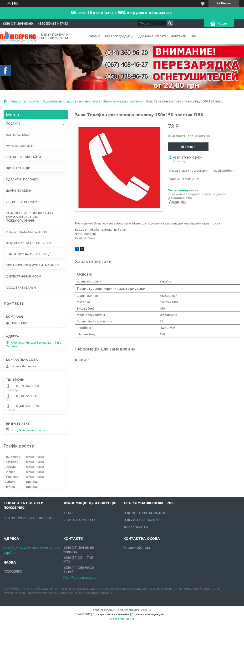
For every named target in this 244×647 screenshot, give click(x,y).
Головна (94, 36)
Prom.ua (145, 610)
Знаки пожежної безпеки (122, 101)
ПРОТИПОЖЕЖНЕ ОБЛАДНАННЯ (28, 517)
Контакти (178, 36)
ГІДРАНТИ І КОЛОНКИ (22, 179)
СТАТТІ (69, 513)
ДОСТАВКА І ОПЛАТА (80, 520)
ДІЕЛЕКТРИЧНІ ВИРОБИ (23, 276)
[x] (82, 250)
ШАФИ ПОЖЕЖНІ (18, 190)
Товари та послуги (24, 101)
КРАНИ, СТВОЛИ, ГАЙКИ (23, 157)
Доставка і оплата (152, 36)
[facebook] (77, 250)
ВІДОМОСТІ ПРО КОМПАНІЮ (145, 513)
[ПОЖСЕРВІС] (18, 36)
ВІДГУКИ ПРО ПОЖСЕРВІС (142, 520)
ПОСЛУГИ (13, 123)
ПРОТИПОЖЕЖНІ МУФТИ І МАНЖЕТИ (33, 265)
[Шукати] (170, 23)
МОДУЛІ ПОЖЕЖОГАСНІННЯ (26, 231)
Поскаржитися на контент (111, 614)
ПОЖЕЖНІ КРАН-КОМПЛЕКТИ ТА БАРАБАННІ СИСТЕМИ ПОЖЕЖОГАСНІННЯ (30, 216)
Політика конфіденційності (150, 614)
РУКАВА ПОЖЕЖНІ (19, 145)
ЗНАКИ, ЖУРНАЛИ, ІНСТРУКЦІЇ (28, 254)
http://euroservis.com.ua (28, 430)
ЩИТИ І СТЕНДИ (18, 168)
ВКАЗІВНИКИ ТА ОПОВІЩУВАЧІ (28, 242)
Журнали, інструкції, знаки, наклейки (71, 101)
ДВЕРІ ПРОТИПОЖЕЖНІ (23, 201)
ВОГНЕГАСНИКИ (17, 134)
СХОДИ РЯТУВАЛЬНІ (21, 287)
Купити (190, 146)
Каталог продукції (119, 36)
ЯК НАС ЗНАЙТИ (136, 527)
